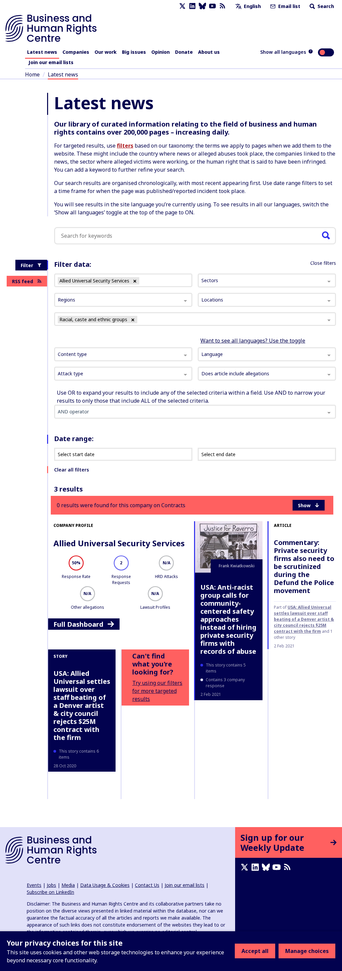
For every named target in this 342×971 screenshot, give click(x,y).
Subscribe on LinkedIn (50, 892)
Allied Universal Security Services (119, 543)
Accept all (255, 951)
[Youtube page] (212, 6)
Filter (27, 265)
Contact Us (147, 885)
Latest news (42, 52)
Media (68, 885)
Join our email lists (50, 62)
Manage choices (307, 951)
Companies (75, 52)
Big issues (134, 52)
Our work (106, 52)
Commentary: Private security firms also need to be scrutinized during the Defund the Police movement (304, 566)
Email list (288, 6)
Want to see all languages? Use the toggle (252, 340)
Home (32, 74)
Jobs (51, 885)
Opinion (160, 52)
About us (209, 52)
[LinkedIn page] (192, 6)
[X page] (182, 6)
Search (325, 6)
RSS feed (22, 281)
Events (34, 885)
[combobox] (123, 354)
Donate (184, 52)
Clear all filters (71, 469)
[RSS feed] (222, 6)
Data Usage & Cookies (105, 885)
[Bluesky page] (202, 6)
